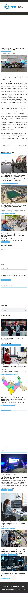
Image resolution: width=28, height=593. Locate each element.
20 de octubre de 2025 (6, 571)
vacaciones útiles (15, 141)
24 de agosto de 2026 (6, 364)
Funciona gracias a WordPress (8, 589)
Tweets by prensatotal (6, 447)
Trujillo (16, 183)
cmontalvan (15, 173)
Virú (19, 141)
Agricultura (3, 213)
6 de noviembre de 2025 (6, 548)
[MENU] (27, 13)
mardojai (13, 53)
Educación (3, 374)
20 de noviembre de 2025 (7, 173)
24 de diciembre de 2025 (7, 521)
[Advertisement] (14, 30)
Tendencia (12, 183)
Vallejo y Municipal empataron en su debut (21, 146)
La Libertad (4, 141)
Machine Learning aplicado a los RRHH (5, 146)
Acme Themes (14, 590)
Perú (11, 345)
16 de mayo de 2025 (6, 232)
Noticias (8, 141)
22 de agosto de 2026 (6, 396)
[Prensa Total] (2, 13)
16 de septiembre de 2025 (7, 203)
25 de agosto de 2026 (6, 336)
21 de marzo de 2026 (6, 474)
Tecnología (10, 489)
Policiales (7, 183)
